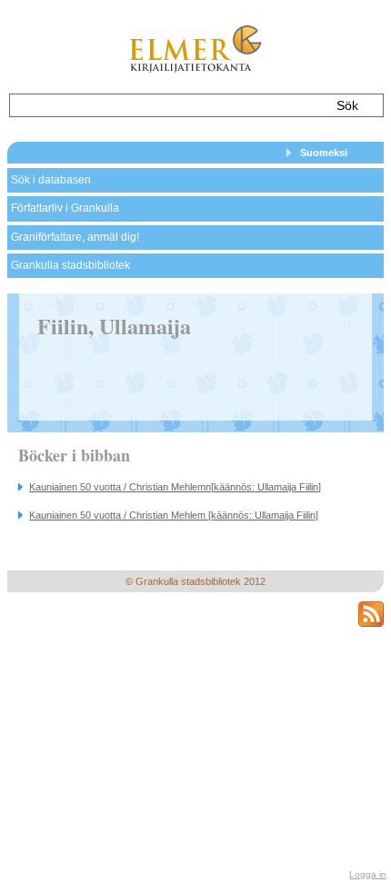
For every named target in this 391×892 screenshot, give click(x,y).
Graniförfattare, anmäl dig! (75, 237)
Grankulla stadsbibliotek (70, 265)
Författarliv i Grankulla (65, 208)
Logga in (367, 874)
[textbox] (164, 105)
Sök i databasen (51, 179)
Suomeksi (323, 152)
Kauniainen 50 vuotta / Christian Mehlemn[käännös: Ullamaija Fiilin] (175, 486)
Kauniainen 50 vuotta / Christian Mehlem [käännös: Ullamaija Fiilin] (173, 515)
